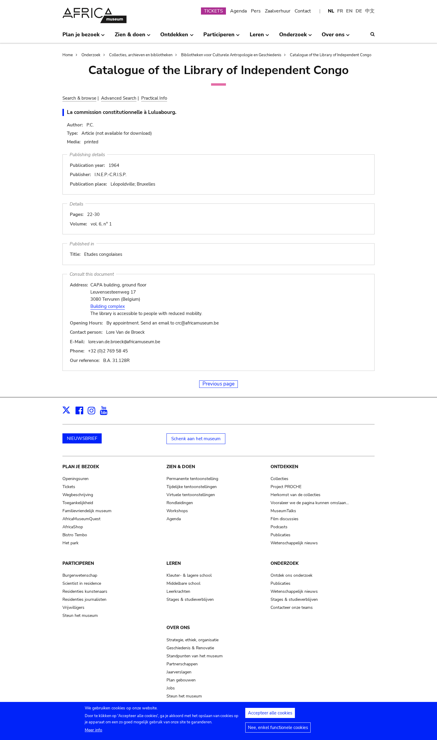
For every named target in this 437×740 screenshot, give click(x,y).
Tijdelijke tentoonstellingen (191, 487)
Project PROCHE (286, 487)
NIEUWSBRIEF (82, 438)
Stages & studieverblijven (190, 599)
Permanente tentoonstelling (192, 479)
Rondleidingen (179, 503)
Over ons (178, 628)
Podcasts (279, 527)
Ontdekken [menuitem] (174, 37)
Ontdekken (284, 467)
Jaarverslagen (178, 672)
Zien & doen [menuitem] (130, 37)
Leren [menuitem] (257, 37)
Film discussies (284, 519)
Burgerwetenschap (79, 575)
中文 (370, 11)
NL (331, 11)
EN (349, 11)
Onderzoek (90, 55)
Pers (256, 11)
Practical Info (154, 98)
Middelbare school (183, 583)
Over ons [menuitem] (333, 37)
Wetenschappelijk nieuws (294, 543)
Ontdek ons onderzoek (291, 575)
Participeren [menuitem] (219, 37)
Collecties (279, 479)
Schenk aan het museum (196, 439)
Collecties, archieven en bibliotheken (140, 55)
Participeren (78, 563)
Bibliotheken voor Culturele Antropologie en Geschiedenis (231, 55)
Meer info (93, 730)
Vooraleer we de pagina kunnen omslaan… (310, 503)
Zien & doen (180, 467)
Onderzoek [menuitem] (293, 37)
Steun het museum (80, 615)
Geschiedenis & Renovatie (190, 648)
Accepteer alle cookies (270, 713)
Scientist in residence (81, 583)
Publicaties (280, 535)
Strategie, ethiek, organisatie (192, 640)
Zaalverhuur (277, 11)
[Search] (372, 34)
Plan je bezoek (80, 467)
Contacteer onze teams (292, 607)
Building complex (107, 306)
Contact (303, 11)
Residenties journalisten (84, 599)
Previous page (218, 383)
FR (340, 11)
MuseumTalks (283, 511)
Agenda (238, 11)
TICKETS (213, 11)
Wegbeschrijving (77, 495)
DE (359, 11)
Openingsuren (75, 479)
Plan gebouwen (181, 680)
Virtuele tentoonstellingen (190, 495)
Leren (173, 563)
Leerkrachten (178, 591)
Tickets (68, 487)
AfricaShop (72, 527)
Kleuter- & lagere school (189, 575)
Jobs (170, 688)
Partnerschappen (182, 664)
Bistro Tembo (74, 535)
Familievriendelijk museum (86, 511)
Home (67, 55)
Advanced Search (118, 98)
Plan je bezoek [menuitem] (81, 37)
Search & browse (79, 98)
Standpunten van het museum (194, 656)
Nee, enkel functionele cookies (278, 727)
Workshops (177, 511)
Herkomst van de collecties (295, 495)
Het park (70, 543)
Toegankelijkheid (77, 503)
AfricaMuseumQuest (81, 519)
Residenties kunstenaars (84, 591)
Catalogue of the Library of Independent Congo (330, 55)
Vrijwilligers (73, 607)
